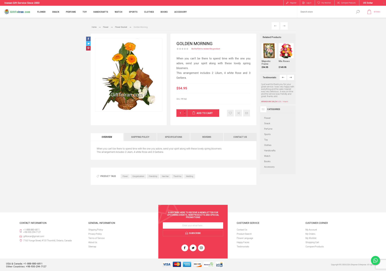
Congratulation (138, 176)
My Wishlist (310, 238)
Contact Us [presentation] (240, 137)
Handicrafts (269, 150)
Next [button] (290, 77)
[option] (277, 93)
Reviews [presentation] (206, 137)
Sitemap (92, 246)
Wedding (189, 176)
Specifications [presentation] (173, 137)
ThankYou (177, 176)
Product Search (244, 234)
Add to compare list (238, 113)
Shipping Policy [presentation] (140, 137)
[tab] (107, 137)
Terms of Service (96, 238)
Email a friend (246, 113)
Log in (309, 3)
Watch (267, 156)
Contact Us (242, 229)
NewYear (165, 176)
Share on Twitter (88, 43)
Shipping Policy (95, 229)
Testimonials (243, 246)
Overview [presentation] (107, 137)
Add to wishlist (230, 113)
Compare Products (348, 3)
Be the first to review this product (205, 49)
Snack (267, 123)
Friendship (153, 176)
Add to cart (272, 51)
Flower (125, 176)
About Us (92, 242)
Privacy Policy (95, 234)
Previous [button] (283, 77)
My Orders (310, 234)
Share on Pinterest (88, 48)
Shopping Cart (312, 242)
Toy (266, 140)
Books (267, 161)
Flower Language (245, 238)
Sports (267, 134)
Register (293, 3)
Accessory (269, 167)
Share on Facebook (88, 39)
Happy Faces (243, 242)
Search (357, 12)
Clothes (267, 145)
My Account (311, 229)
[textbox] (324, 12)
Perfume (268, 129)
